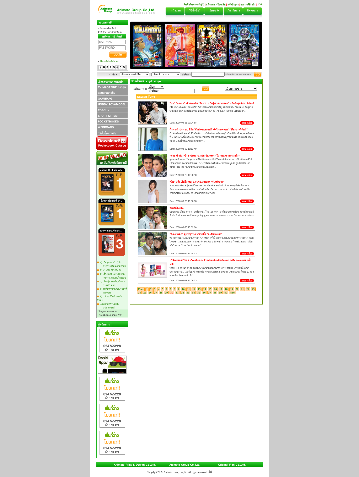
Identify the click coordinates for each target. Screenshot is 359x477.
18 (226, 289)
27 (156, 292)
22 (248, 289)
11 (189, 289)
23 (253, 289)
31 (177, 292)
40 (226, 292)
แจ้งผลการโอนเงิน (216, 4)
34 (193, 292)
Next (232, 292)
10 (183, 289)
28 (161, 292)
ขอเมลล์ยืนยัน (248, 4)
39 (220, 292)
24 (139, 292)
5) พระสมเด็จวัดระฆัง (110, 270)
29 (166, 292)
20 (237, 289)
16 (215, 289)
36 (204, 292)
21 (242, 289)
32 (183, 292)
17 (221, 289)
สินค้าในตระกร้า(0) (194, 4)
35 (199, 292)
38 (215, 292)
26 (150, 292)
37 (210, 292)
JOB (259, 4)
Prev (141, 289)
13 (199, 289)
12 (194, 289)
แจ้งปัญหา (233, 4)
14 (205, 289)
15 (210, 289)
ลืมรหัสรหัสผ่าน (109, 61)
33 (188, 292)
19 (232, 289)
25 (145, 292)
